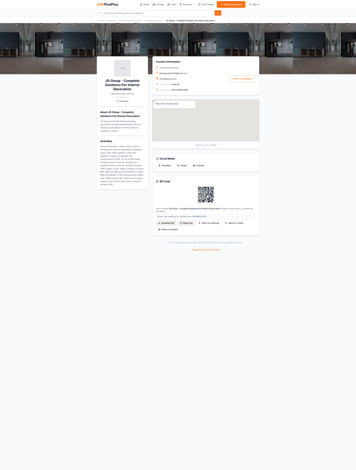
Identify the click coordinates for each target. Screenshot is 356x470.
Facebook (166, 165)
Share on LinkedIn (169, 229)
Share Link (188, 223)
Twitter (183, 165)
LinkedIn (200, 165)
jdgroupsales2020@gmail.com (173, 73)
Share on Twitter (235, 223)
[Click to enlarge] (206, 195)
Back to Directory (107, 20)
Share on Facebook (210, 223)
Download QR (167, 223)
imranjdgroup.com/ (168, 79)
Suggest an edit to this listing (205, 249)
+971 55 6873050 (179, 90)
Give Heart (123, 101)
